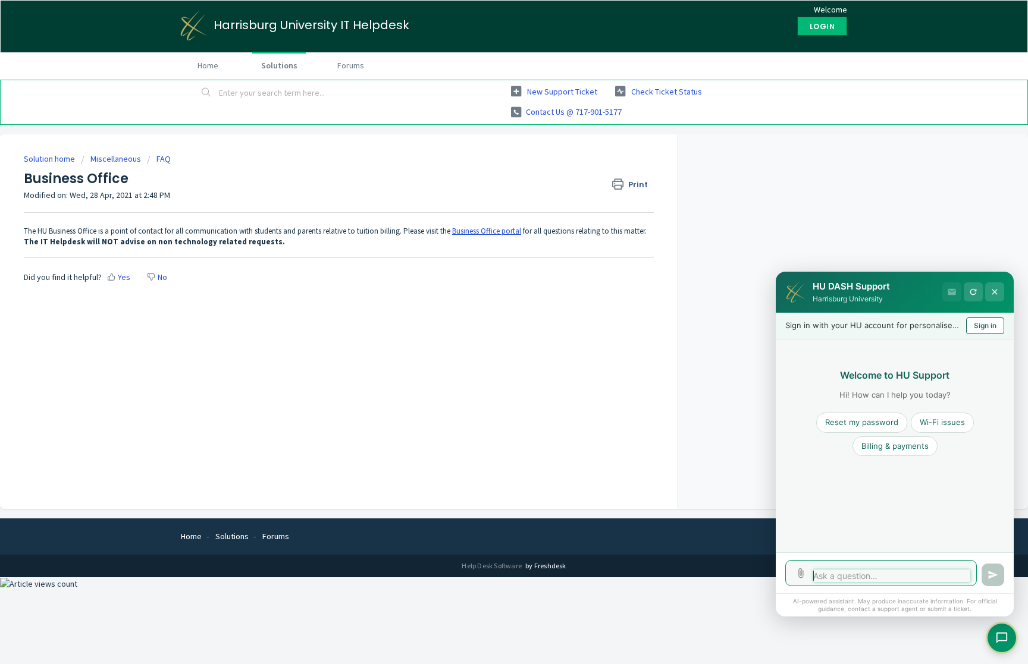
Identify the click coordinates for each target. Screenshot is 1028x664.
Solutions (279, 65)
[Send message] (993, 575)
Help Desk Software (492, 565)
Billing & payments (895, 446)
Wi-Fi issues (942, 422)
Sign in (985, 325)
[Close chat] (994, 291)
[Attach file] (801, 573)
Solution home (50, 158)
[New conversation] (973, 291)
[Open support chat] (1002, 638)
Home (208, 65)
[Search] (206, 93)
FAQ (163, 158)
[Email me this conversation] (951, 291)
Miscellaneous (115, 158)
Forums (350, 65)
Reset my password (861, 422)
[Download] (492, 175)
